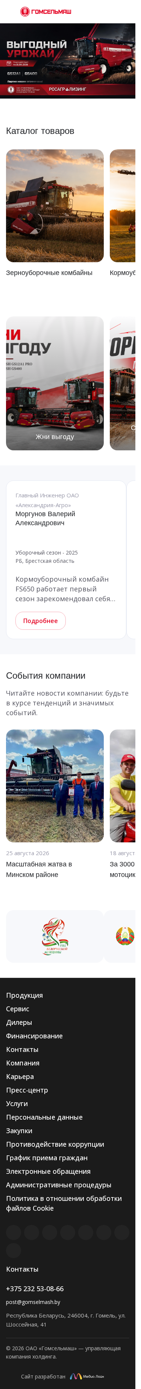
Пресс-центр (27, 1089)
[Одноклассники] (103, 1232)
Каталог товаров (40, 131)
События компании (45, 675)
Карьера (20, 1076)
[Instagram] (49, 1232)
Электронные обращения (48, 1171)
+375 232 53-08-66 (35, 1288)
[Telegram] (67, 1232)
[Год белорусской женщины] (55, 936)
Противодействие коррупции (55, 1144)
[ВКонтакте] (13, 1232)
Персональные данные (44, 1117)
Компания (22, 1062)
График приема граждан (47, 1157)
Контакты (22, 1049)
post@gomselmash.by (33, 1301)
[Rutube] (31, 1232)
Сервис (17, 1008)
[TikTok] (121, 1232)
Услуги (17, 1103)
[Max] (13, 1250)
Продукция (24, 995)
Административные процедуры (59, 1184)
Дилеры (19, 1022)
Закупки (19, 1130)
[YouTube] (85, 1232)
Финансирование (34, 1035)
